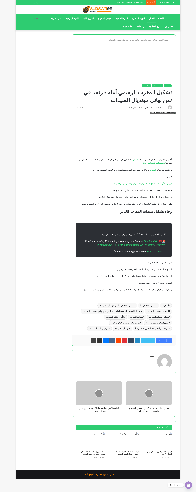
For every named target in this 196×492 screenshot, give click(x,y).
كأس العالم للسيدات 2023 (154, 163)
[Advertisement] (124, 63)
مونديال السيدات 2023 (99, 328)
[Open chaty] (188, 485)
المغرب (134, 160)
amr (165, 108)
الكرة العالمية (122, 18)
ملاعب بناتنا (127, 26)
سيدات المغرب (136, 317)
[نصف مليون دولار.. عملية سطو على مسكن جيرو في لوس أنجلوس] (90, 440)
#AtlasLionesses (129, 244)
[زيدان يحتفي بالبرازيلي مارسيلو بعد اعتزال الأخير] (157, 440)
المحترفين (169, 26)
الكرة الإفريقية (72, 18)
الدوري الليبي (88, 18)
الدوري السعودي (105, 18)
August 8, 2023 (154, 251)
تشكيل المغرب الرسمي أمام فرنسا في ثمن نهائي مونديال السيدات (112, 311)
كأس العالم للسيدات (115, 317)
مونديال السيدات (122, 328)
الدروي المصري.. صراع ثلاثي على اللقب (130, 2)
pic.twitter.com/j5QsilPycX (151, 244)
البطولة (153, 170)
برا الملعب (140, 26)
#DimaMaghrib (150, 241)
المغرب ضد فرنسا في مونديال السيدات (117, 305)
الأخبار (152, 18)
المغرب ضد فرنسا (148, 305)
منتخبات (146, 86)
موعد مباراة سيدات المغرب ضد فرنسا (152, 328)
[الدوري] (98, 9)
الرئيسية (167, 40)
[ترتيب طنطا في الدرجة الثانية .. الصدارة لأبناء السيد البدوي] (124, 440)
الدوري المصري (138, 18)
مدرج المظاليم (155, 26)
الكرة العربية (56, 18)
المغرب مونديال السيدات (158, 311)
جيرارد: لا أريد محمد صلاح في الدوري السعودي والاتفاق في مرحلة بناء (143, 183)
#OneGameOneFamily (109, 244)
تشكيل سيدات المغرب (159, 317)
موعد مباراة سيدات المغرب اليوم (125, 323)
